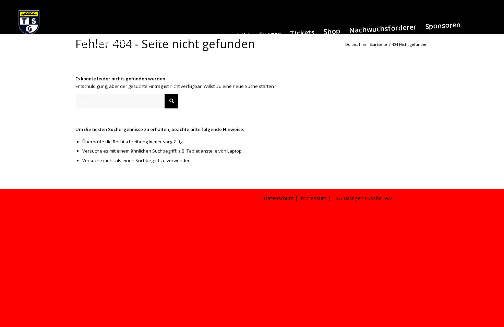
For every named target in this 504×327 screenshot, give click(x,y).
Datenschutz (278, 198)
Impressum (312, 198)
